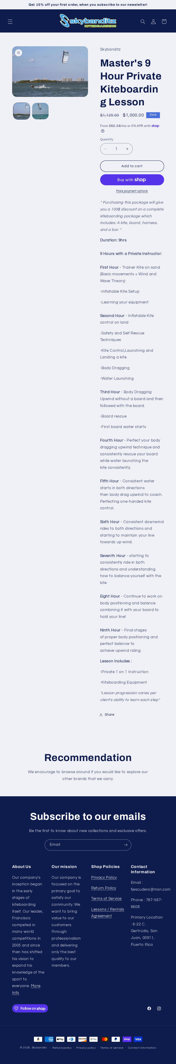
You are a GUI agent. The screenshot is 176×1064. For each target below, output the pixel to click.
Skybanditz (39, 1047)
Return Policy (103, 888)
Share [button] (109, 714)
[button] (10, 21)
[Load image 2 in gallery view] (40, 111)
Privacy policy (86, 1048)
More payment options (132, 191)
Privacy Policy (104, 878)
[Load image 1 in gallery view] (21, 111)
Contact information (142, 1048)
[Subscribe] (126, 845)
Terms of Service (106, 899)
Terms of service (112, 1048)
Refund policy (62, 1048)
